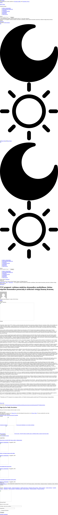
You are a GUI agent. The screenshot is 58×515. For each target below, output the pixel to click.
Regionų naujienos (33, 488)
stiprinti (36, 405)
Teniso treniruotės (11, 488)
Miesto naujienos (42, 487)
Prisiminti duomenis (4, 510)
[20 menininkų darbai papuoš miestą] (4, 464)
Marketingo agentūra (7, 487)
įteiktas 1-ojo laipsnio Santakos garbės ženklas (7, 453)
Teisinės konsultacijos (16, 487)
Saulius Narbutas (49, 487)
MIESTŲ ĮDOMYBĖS (4, 442)
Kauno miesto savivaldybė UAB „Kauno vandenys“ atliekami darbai (11, 440)
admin (1, 300)
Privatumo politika (17, 1)
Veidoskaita (6, 488)
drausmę (8, 405)
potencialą (26, 405)
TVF (38, 405)
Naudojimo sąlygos (25, 1)
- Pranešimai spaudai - (19, 488)
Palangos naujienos (40, 488)
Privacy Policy (34, 413)
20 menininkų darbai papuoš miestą (5, 466)
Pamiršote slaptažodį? (4, 514)
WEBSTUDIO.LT (3, 483)
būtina (6, 405)
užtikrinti (40, 405)
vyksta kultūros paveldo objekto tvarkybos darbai (8, 479)
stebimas (33, 405)
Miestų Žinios (2, 4)
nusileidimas (22, 405)
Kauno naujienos (26, 488)
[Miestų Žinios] (6, 140)
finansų (16, 405)
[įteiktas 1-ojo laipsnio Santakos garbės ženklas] (4, 451)
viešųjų (43, 405)
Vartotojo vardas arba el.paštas (5, 506)
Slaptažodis (2, 508)
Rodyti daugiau (7, 22)
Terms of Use (14, 413)
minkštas (18, 405)
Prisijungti (7, 279)
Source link (2, 403)
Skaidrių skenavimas (24, 487)
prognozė (30, 405)
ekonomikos (12, 405)
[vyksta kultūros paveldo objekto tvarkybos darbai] (4, 477)
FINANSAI (2, 284)
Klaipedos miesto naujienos (33, 487)
